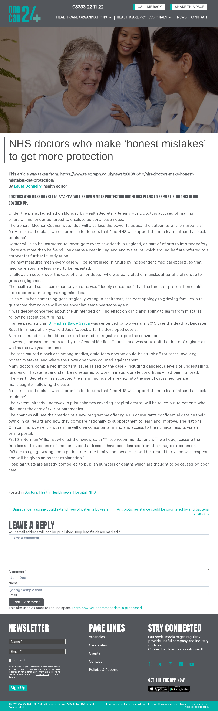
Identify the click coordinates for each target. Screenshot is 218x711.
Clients (94, 653)
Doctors (30, 492)
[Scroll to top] (206, 696)
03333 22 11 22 (87, 7)
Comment (18, 572)
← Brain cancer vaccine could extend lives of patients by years (58, 509)
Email (13, 595)
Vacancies (97, 637)
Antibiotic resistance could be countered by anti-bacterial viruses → (163, 511)
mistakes (63, 197)
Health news (61, 492)
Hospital (80, 492)
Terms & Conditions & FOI (146, 704)
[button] (149, 7)
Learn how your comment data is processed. (107, 608)
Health (44, 492)
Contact (95, 661)
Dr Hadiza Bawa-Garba (69, 323)
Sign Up (18, 688)
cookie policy (202, 707)
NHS (92, 492)
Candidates (98, 645)
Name (13, 583)
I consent (19, 660)
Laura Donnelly (27, 186)
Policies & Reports (103, 670)
